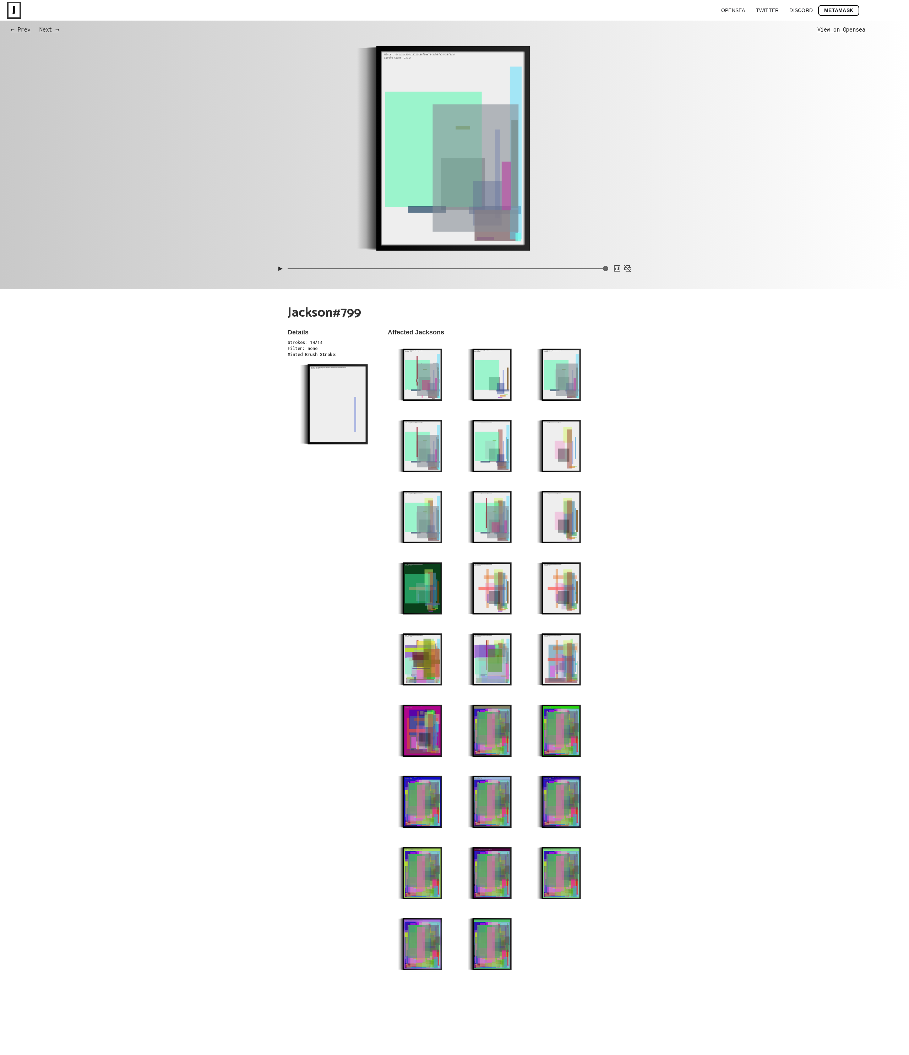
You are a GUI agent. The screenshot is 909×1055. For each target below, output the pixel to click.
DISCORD (801, 10)
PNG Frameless (618, 252)
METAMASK (838, 10)
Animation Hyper (616, 244)
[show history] (617, 268)
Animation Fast (617, 237)
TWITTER (767, 10)
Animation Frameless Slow (606, 209)
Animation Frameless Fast (606, 216)
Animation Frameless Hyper (605, 223)
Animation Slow (617, 230)
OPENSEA (733, 10)
